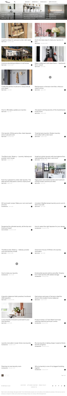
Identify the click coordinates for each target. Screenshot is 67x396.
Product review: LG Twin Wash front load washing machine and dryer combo (48, 320)
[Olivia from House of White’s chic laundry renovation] (50, 240)
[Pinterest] (59, 386)
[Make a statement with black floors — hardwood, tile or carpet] (50, 54)
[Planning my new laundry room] (16, 357)
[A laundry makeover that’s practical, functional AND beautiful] (16, 287)
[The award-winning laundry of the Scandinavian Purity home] (50, 100)
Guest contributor (4, 229)
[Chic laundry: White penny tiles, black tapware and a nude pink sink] (16, 124)
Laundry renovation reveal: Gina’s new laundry (16, 343)
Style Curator (3, 41)
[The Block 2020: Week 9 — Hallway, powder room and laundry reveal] (16, 240)
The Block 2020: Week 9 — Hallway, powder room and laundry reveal (15, 250)
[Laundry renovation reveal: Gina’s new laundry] (16, 333)
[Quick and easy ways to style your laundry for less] (50, 30)
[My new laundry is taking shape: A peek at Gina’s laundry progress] (50, 333)
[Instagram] (53, 386)
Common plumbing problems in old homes (15, 63)
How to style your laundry (9, 273)
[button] (14, 1)
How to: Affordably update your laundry (13, 110)
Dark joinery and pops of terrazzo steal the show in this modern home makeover (48, 297)
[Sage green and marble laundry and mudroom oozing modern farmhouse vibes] (50, 170)
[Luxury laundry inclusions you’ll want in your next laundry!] (16, 310)
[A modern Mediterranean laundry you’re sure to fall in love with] (50, 193)
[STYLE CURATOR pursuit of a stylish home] (7, 2)
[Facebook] (56, 386)
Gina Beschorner (4, 206)
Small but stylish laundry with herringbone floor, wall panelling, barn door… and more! (50, 157)
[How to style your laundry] (16, 263)
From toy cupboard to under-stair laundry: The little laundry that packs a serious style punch (16, 180)
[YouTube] (64, 386)
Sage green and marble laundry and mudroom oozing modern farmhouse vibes (50, 180)
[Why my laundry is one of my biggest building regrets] (50, 357)
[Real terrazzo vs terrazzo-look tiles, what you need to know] (50, 77)
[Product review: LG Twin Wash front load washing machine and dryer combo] (50, 310)
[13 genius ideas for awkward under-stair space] (16, 30)
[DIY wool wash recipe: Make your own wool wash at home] (16, 193)
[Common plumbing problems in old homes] (16, 54)
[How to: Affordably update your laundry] (16, 100)
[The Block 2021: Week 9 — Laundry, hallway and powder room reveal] (16, 147)
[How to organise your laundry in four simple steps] (33, 12)
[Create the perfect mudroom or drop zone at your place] (16, 77)
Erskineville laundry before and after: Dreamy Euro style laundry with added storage (49, 274)
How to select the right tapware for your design (50, 226)
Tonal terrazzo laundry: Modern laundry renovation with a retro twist (47, 134)
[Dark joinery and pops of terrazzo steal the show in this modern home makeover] (50, 287)
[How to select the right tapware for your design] (50, 217)
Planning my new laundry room (11, 366)
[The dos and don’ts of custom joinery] (56, 12)
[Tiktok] (61, 386)
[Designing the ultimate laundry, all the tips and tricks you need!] (16, 217)
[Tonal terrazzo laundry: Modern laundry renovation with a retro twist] (50, 124)
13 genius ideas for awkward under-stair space (16, 40)
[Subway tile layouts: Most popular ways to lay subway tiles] (11, 12)
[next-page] (8, 375)
